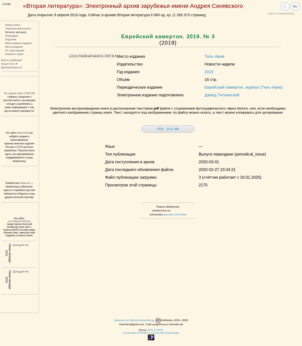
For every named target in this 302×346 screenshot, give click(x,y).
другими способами (174, 214)
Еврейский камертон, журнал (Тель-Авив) (243, 87)
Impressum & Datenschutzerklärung (134, 320)
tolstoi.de (25, 183)
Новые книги (12, 25)
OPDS (159, 330)
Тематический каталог (18, 28)
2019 (208, 72)
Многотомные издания (18, 43)
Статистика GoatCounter (165, 333)
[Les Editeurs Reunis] (19, 210)
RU (295, 6)
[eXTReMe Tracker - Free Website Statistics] (151, 339)
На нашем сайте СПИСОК (19, 93)
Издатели (10, 39)
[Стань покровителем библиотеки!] (177, 210)
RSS (150, 330)
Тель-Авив (214, 56)
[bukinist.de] (19, 124)
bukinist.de (23, 132)
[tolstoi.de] (19, 174)
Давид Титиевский (221, 95)
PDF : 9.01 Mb (168, 129)
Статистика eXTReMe (135, 333)
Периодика (11, 35)
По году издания (14, 50)
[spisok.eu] (19, 84)
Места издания (14, 46)
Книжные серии (14, 54)
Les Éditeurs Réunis (19, 221)
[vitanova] (19, 302)
